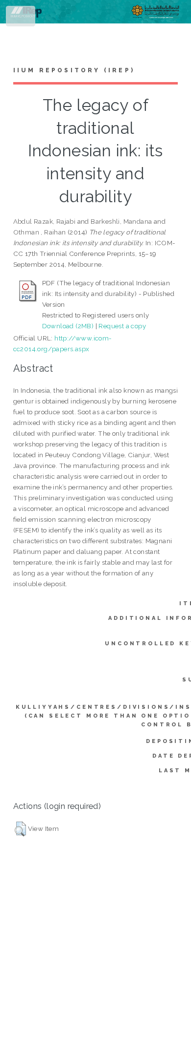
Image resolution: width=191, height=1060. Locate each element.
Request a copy (122, 326)
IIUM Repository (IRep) (74, 70)
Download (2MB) (68, 326)
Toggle (21, 18)
